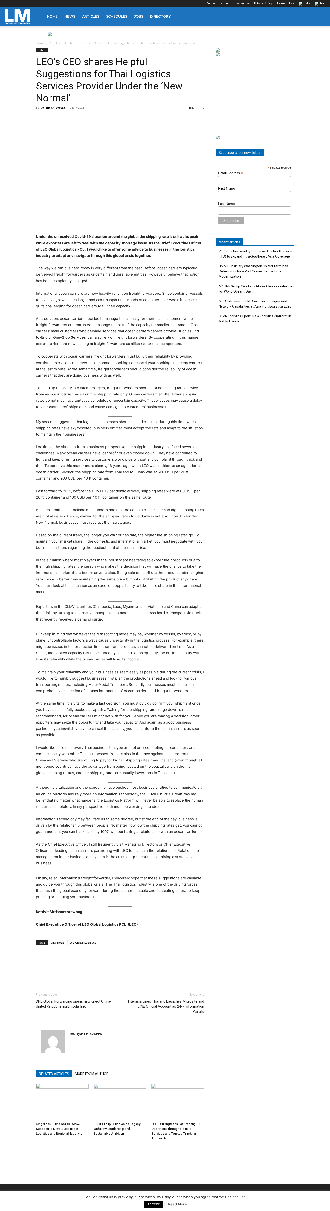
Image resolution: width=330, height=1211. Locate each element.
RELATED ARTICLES (54, 1074)
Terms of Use (285, 3)
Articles (90, 16)
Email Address (230, 173)
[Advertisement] (255, 96)
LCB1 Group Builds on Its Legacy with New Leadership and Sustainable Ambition (117, 1128)
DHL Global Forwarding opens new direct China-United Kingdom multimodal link (74, 1004)
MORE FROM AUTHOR (91, 1074)
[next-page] (47, 1148)
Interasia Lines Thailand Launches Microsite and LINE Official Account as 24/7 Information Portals (166, 1006)
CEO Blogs (57, 942)
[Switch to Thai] (320, 4)
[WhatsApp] (74, 972)
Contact (211, 3)
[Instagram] (16, 3)
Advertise (243, 3)
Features (71, 43)
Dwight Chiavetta (52, 107)
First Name (226, 188)
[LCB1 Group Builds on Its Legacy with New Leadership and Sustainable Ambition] (120, 1102)
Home (52, 16)
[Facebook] (8, 3)
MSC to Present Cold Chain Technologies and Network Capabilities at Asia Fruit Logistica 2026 (255, 303)
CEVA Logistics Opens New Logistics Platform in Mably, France (255, 318)
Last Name (226, 204)
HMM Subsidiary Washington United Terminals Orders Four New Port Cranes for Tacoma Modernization (254, 271)
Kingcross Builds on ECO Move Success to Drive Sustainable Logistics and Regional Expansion (60, 1128)
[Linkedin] (24, 3)
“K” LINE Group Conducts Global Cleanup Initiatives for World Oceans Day (256, 288)
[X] (32, 3)
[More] (108, 972)
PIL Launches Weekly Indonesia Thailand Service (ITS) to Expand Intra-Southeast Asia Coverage (255, 253)
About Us (227, 3)
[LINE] (63, 972)
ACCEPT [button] (153, 1204)
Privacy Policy (263, 3)
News (70, 16)
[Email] (96, 972)
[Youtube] (40, 3)
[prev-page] (39, 1148)
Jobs (138, 16)
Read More (177, 1204)
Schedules (116, 16)
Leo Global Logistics (83, 942)
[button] (319, 16)
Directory (160, 16)
